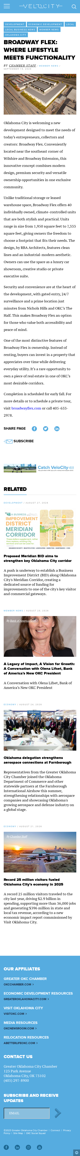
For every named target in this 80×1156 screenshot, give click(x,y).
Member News (49, 29)
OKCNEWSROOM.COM (19, 1028)
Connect (55, 1130)
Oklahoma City (15, 34)
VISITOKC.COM (14, 1014)
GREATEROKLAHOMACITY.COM (25, 999)
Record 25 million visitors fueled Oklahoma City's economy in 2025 (33, 882)
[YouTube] (39, 1147)
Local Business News (20, 29)
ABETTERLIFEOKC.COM (19, 1043)
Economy (10, 704)
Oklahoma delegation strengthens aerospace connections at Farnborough (37, 760)
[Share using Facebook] (34, 428)
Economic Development (45, 24)
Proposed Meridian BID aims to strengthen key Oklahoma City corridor (38, 558)
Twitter (45, 428)
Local (70, 24)
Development (14, 24)
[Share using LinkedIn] (56, 428)
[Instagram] (28, 1147)
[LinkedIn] (17, 1147)
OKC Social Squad (36, 1133)
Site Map (18, 1133)
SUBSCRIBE (23, 441)
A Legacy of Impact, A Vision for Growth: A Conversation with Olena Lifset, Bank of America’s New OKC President (39, 669)
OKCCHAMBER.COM (17, 984)
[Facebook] (6, 1147)
